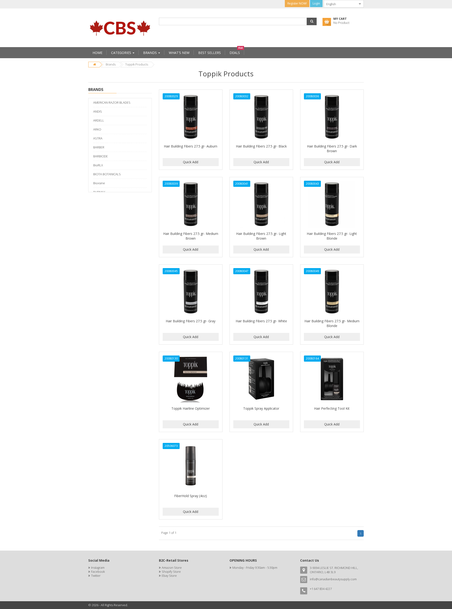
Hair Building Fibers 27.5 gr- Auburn (190, 146)
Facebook (98, 571)
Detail (191, 92)
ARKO (97, 129)
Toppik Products (136, 64)
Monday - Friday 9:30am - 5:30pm (254, 567)
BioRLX (98, 165)
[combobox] (340, 3)
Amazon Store (172, 567)
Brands (111, 64)
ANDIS (97, 111)
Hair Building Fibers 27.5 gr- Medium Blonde (331, 323)
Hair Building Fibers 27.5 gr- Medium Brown (190, 236)
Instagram (98, 567)
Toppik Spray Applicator (261, 408)
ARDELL (98, 120)
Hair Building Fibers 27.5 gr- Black (261, 146)
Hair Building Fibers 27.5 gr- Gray (190, 321)
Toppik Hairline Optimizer (190, 408)
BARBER (98, 147)
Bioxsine (99, 183)
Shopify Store (171, 571)
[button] (312, 21)
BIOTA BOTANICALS (107, 174)
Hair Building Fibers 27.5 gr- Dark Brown (332, 148)
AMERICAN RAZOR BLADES (111, 102)
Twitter (96, 575)
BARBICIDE (100, 156)
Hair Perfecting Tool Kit (332, 408)
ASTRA (97, 138)
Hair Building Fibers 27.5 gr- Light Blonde (332, 236)
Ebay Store (169, 575)
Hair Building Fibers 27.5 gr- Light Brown (261, 236)
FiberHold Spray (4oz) (190, 496)
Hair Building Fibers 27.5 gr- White (261, 321)
